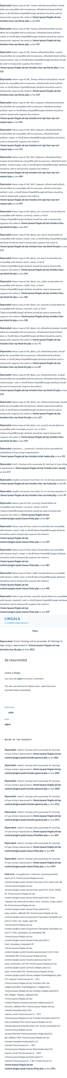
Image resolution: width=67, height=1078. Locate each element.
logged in (21, 679)
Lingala (12, 619)
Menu (35, 631)
